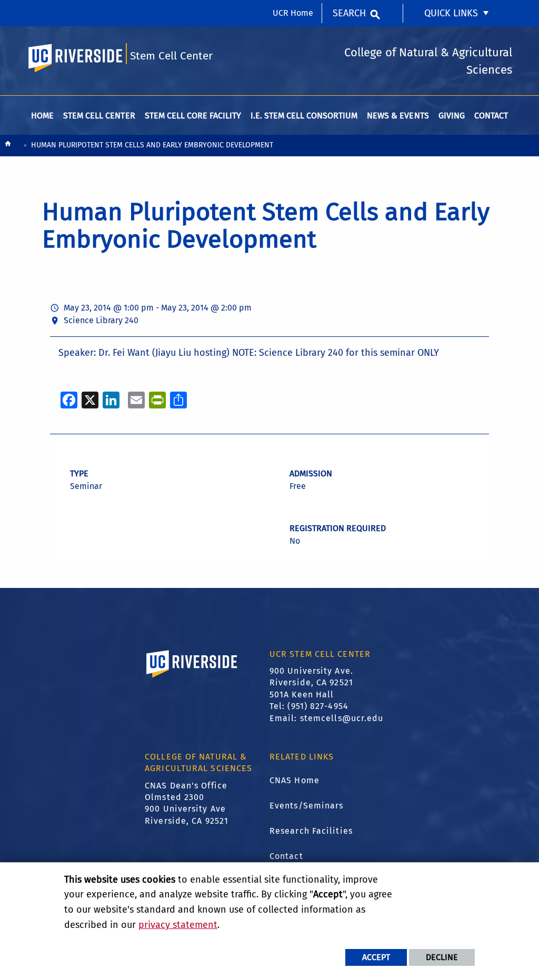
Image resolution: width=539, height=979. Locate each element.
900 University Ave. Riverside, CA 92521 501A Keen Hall (311, 683)
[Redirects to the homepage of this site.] (8, 146)
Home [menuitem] (42, 116)
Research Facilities (311, 831)
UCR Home (293, 13)
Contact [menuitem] (491, 116)
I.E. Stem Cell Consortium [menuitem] (304, 116)
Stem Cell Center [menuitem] (99, 116)
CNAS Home (295, 780)
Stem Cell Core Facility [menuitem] (193, 116)
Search (349, 13)
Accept (376, 957)
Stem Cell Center (171, 56)
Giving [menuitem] (451, 116)
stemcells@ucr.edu (342, 718)
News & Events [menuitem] (397, 116)
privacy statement (177, 925)
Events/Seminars (307, 806)
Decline (442, 957)
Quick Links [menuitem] (451, 13)
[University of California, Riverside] (192, 679)
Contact (286, 856)
